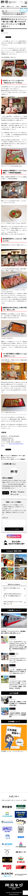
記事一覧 (5, 493)
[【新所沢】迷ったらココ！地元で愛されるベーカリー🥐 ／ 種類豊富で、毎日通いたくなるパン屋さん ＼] (20, 573)
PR (6, 11)
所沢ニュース (10, 6)
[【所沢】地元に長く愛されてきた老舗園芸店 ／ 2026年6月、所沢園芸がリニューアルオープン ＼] (20, 560)
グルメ (17, 6)
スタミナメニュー (10, 457)
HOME (3, 6)
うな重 (23, 455)
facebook (21, 492)
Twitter (14, 492)
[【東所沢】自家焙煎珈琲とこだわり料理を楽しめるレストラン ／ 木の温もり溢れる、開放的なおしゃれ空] (7, 560)
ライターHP (15, 494)
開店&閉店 (24, 6)
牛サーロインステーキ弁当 (7, 459)
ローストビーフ (7, 455)
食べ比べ (3, 457)
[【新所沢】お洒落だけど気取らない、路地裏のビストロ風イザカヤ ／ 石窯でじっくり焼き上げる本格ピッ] (7, 573)
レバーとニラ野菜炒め (20, 459)
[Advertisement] (14, 776)
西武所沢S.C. (15, 455)
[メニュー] (26, 3)
